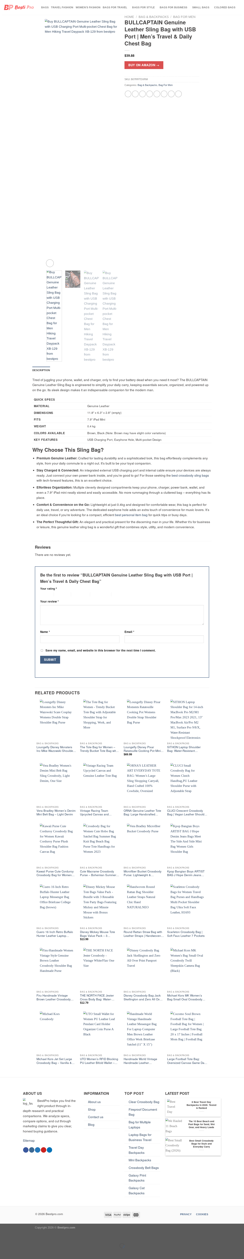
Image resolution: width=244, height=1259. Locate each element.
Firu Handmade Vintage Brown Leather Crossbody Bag (54, 997)
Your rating (48, 588)
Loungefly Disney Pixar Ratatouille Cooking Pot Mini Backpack (142, 749)
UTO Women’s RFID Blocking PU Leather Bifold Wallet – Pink (99, 1061)
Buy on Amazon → (143, 65)
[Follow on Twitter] (37, 1150)
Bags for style (143, 7)
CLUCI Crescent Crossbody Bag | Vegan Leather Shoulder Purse (187, 813)
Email (129, 632)
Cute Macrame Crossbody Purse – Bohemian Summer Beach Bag (98, 873)
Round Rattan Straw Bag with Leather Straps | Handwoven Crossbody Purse (143, 934)
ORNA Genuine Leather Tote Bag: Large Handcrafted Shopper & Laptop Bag (142, 813)
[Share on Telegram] (178, 94)
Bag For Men (184, 17)
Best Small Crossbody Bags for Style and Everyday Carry (201, 1143)
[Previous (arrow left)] (4, 1252)
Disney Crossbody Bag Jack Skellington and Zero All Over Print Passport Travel (143, 997)
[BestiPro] (19, 7)
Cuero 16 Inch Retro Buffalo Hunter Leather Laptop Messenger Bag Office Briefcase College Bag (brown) (57, 934)
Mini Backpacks (140, 1160)
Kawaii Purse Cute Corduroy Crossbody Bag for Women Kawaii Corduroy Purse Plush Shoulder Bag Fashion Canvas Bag (57, 873)
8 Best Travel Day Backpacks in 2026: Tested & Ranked (201, 1105)
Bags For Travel (115, 7)
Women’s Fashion (88, 7)
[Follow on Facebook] (26, 1150)
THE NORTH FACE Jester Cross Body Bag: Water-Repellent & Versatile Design (99, 997)
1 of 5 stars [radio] (44, 594)
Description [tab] (41, 370)
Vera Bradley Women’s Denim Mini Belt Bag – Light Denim (56, 812)
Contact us (95, 1117)
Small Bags (200, 7)
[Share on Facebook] (128, 94)
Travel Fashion (62, 7)
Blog (91, 1124)
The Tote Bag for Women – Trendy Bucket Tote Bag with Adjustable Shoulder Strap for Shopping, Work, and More (99, 749)
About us (94, 1101)
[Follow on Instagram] (32, 1150)
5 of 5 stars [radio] (117, 594)
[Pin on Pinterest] (149, 94)
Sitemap (29, 1140)
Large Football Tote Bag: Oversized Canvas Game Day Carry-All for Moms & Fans (186, 1061)
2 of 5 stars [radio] (59, 594)
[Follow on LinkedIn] (49, 1150)
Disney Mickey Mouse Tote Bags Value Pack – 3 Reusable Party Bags (97, 934)
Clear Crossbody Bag (144, 1101)
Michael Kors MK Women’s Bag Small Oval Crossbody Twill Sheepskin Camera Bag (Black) (186, 997)
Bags (45, 7)
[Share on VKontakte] (157, 94)
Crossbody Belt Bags (144, 1167)
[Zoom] (50, 263)
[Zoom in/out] (15, 1236)
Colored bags (224, 7)
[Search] (240, 7)
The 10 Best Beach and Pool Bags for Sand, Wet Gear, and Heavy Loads (201, 1124)
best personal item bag (131, 514)
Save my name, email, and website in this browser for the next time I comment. (100, 650)
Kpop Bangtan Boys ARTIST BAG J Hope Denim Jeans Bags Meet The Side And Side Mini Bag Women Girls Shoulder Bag (187, 873)
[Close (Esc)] (4, 1236)
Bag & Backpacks (154, 17)
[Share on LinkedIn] (164, 94)
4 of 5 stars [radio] (96, 594)
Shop (92, 1109)
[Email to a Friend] (142, 94)
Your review (49, 601)
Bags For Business (173, 7)
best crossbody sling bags (190, 475)
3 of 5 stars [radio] (76, 594)
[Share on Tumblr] (171, 94)
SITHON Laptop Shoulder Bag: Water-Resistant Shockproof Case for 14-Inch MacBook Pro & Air (186, 749)
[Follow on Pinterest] (43, 1150)
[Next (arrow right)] (15, 1252)
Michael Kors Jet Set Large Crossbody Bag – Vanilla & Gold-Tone (54, 1061)
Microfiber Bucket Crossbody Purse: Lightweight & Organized (143, 873)
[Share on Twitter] (135, 94)
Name (45, 632)
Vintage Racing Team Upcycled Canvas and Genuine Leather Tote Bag (97, 813)
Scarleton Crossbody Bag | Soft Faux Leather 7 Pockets (186, 933)
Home (129, 17)
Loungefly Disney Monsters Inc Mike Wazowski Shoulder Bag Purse (55, 749)
